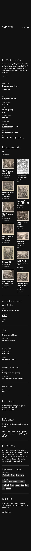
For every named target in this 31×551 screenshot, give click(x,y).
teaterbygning (13, 481)
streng (17, 485)
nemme (8, 489)
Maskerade (6, 475)
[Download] (3, 76)
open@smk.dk (6, 512)
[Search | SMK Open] (7, 28)
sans (22, 485)
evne (26, 485)
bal (4, 489)
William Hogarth (7, 127)
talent (12, 485)
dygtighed (6, 485)
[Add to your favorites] (7, 76)
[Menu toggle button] (28, 27)
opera (12, 475)
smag (22, 475)
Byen (17, 475)
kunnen (5, 481)
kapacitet (21, 481)
